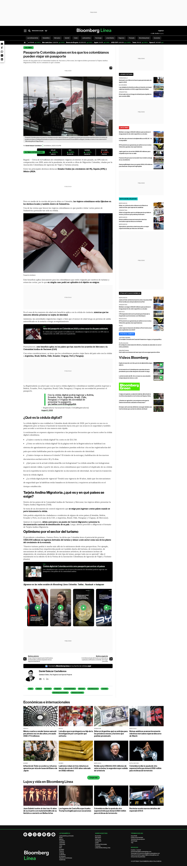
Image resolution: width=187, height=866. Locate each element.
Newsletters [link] (46, 38)
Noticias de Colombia (77, 692)
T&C (132, 842)
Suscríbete (134, 836)
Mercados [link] (57, 38)
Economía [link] (157, 38)
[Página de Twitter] (30, 834)
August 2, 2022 (47, 410)
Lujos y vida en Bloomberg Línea (48, 782)
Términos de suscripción (138, 839)
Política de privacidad (137, 837)
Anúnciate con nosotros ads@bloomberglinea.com (145, 853)
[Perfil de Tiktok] (49, 834)
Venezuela (62, 844)
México (61, 839)
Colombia (28, 47)
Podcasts (98, 846)
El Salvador (62, 856)
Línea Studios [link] (110, 38)
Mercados (98, 837)
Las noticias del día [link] (32, 38)
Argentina (62, 841)
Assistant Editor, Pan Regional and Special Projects (55, 675)
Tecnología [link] (98, 38)
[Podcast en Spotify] (53, 834)
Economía (47, 688)
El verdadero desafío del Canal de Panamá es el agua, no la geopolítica (140, 339)
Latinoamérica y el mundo (66, 836)
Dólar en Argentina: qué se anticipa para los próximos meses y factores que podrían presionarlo (111, 733)
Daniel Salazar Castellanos (34, 145)
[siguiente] (111, 658)
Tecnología (134, 841)
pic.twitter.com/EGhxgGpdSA (62, 404)
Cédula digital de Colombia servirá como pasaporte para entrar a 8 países (74, 566)
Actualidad (98, 841)
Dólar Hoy (98, 839)
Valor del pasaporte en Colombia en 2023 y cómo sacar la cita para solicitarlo (75, 328)
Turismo (39, 688)
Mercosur (81, 688)
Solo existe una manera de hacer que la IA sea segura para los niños (139, 352)
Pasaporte (57, 688)
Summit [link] (67, 38)
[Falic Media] (152, 33)
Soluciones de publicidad (138, 857)
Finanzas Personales (101, 844)
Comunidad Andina (70, 688)
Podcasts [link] (131, 38)
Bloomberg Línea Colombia (60, 692)
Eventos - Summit (136, 850)
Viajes (30, 688)
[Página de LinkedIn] (44, 834)
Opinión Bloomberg (127, 334)
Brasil (61, 837)
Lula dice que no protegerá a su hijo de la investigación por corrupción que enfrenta (76, 733)
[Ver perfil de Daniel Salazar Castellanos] (31, 675)
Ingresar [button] (161, 31)
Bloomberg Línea (93, 688)
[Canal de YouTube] (35, 834)
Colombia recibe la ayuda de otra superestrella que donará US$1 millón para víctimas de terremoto (145, 768)
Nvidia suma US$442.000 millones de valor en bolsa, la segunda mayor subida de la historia (111, 768)
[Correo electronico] (40, 679)
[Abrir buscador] (29, 30)
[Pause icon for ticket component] (25, 42)
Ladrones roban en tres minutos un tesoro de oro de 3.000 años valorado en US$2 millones (75, 768)
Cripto (97, 842)
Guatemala (62, 859)
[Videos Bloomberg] (141, 358)
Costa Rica (62, 854)
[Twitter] (43, 679)
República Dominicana (65, 858)
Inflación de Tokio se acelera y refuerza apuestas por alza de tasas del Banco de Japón (40, 768)
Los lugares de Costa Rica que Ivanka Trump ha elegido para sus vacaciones (75, 809)
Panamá (61, 851)
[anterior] (24, 658)
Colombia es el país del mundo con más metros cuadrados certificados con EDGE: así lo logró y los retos (95, 659)
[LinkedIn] (47, 679)
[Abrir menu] (25, 30)
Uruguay (61, 853)
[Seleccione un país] (46, 30)
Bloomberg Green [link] (144, 38)
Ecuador (61, 849)
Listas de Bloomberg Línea (102, 847)
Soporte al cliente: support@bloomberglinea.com (145, 855)
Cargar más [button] (93, 777)
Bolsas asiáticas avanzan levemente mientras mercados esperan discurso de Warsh (145, 733)
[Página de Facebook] (25, 834)
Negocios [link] (121, 38)
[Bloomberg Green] (141, 386)
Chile (60, 846)
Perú (60, 847)
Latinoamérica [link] (86, 38)
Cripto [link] (76, 38)
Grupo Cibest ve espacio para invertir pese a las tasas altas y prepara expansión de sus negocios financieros (40, 659)
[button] (110, 68)
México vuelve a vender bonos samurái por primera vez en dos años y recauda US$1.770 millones (39, 733)
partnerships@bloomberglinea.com (141, 851)
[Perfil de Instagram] (39, 834)
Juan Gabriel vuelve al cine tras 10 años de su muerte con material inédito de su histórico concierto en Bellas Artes (40, 810)
